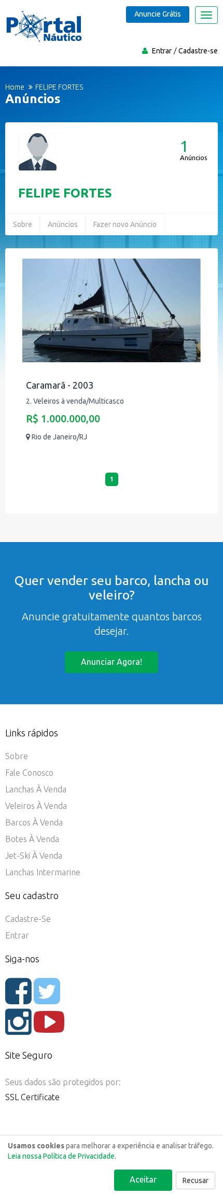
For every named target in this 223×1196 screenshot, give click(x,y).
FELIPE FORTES (65, 193)
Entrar (162, 51)
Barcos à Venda (34, 822)
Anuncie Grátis (157, 14)
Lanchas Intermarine (42, 872)
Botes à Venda (32, 839)
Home (14, 87)
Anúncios (63, 224)
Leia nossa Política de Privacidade (61, 1156)
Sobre (22, 224)
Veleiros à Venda (36, 805)
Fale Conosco (29, 772)
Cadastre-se (198, 51)
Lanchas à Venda (35, 789)
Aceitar (143, 1179)
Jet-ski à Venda (33, 855)
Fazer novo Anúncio (125, 224)
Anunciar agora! (111, 661)
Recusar (195, 1180)
